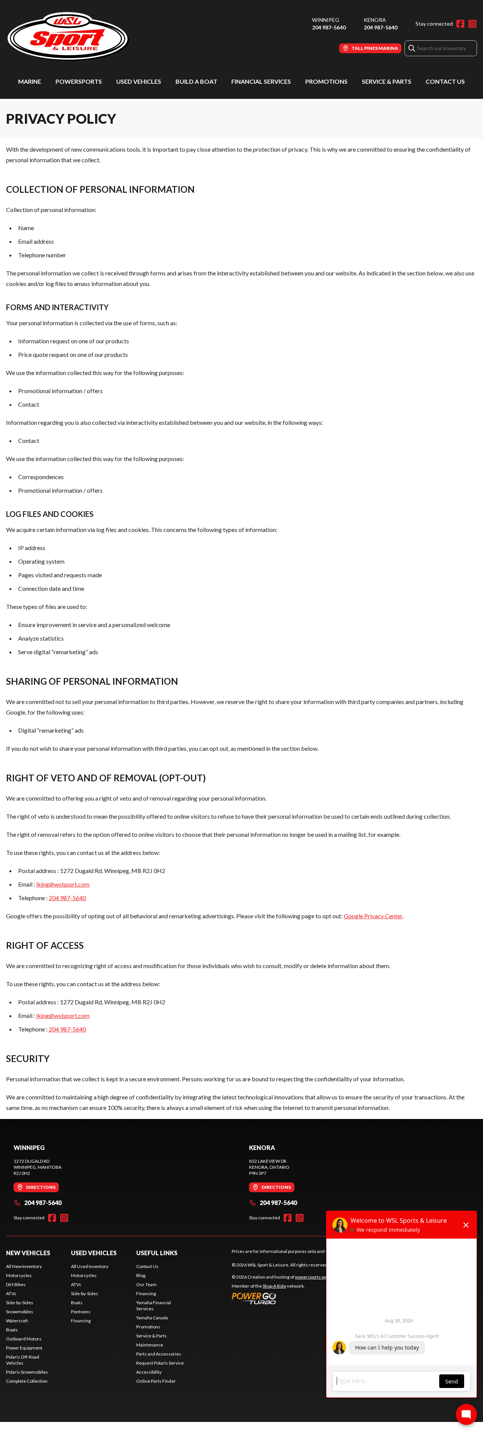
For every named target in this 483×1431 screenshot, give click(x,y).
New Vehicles (28, 1252)
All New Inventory (24, 1266)
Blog (140, 1275)
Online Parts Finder (156, 1381)
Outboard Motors (24, 1339)
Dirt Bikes (16, 1284)
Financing (81, 1320)
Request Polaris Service (160, 1363)
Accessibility (149, 1372)
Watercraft (17, 1320)
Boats (12, 1330)
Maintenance (149, 1345)
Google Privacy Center (373, 915)
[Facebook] (460, 23)
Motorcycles (19, 1275)
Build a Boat (196, 81)
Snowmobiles (19, 1311)
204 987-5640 (329, 27)
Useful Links (156, 1252)
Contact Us (445, 81)
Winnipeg (325, 20)
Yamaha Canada (152, 1317)
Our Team (146, 1284)
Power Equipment (24, 1348)
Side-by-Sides (19, 1302)
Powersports (78, 81)
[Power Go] (299, 1298)
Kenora (375, 20)
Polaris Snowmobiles (27, 1372)
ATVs (11, 1293)
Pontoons (81, 1311)
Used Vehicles (138, 81)
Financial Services (261, 81)
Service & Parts (386, 81)
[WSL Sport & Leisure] (100, 36)
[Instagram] (472, 23)
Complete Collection (27, 1381)
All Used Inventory (89, 1266)
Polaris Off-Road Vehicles (22, 1360)
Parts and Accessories (158, 1354)
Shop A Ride (274, 1286)
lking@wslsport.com (62, 884)
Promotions (326, 81)
